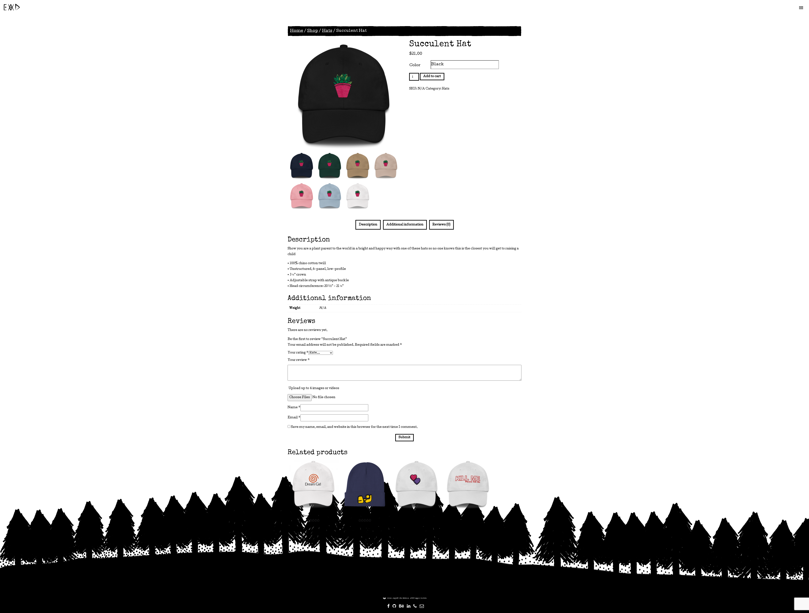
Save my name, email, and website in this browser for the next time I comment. (354, 427)
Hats (327, 31)
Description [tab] (368, 224)
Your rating (298, 352)
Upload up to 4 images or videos (314, 388)
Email (294, 417)
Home (296, 31)
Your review (299, 360)
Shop (312, 31)
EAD (11, 8)
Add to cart (432, 76)
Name (294, 407)
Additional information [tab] (404, 224)
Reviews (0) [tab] (441, 224)
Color (415, 65)
